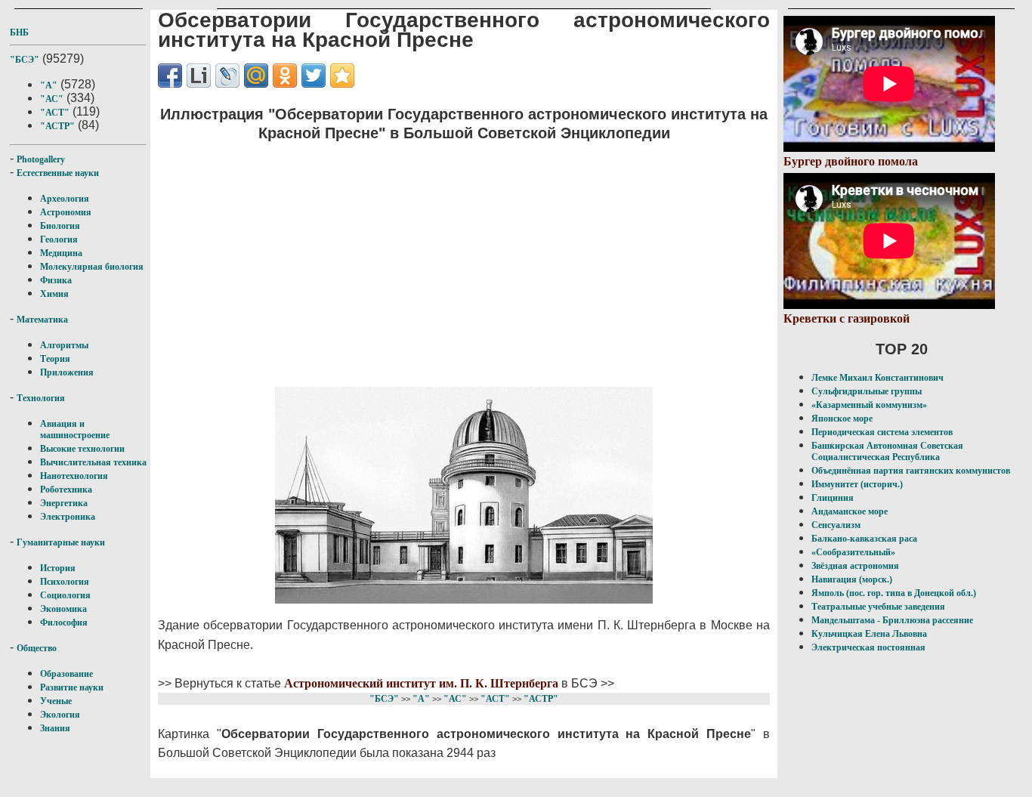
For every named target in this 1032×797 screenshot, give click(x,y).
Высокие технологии (82, 448)
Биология (60, 226)
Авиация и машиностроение (75, 429)
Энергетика (64, 503)
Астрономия (65, 212)
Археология (64, 198)
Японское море (842, 418)
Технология (41, 398)
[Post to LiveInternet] (199, 75)
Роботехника (66, 489)
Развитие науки (72, 687)
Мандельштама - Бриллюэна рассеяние (892, 620)
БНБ (19, 32)
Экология (60, 714)
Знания (55, 728)
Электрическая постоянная (868, 647)
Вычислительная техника (93, 462)
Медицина (61, 253)
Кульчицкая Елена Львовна (869, 634)
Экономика (63, 609)
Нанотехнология (74, 476)
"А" (48, 85)
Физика (56, 280)
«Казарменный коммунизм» (869, 405)
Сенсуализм (836, 525)
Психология (64, 581)
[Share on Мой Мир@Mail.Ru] (256, 75)
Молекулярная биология (92, 266)
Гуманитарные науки (61, 542)
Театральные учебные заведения (878, 606)
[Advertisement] (464, 261)
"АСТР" (57, 126)
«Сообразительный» (853, 552)
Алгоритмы (64, 345)
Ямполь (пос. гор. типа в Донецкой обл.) (893, 593)
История (58, 568)
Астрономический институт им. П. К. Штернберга (421, 683)
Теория (55, 359)
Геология (59, 239)
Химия (54, 294)
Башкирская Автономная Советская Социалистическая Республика (887, 451)
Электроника (67, 516)
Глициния (832, 498)
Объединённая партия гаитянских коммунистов (910, 470)
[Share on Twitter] (313, 75)
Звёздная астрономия (855, 566)
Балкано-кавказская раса (864, 538)
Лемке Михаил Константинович (877, 377)
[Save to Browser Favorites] (342, 75)
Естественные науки (58, 173)
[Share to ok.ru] (285, 75)
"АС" (51, 99)
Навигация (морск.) (851, 579)
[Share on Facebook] (170, 75)
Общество (37, 648)
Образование (66, 674)
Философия (64, 622)
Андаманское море (849, 511)
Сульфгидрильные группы (866, 391)
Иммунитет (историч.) (857, 484)
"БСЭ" (24, 59)
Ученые (56, 701)
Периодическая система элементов (882, 432)
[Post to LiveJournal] (227, 75)
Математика (42, 319)
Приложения (67, 372)
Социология (65, 595)
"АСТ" (55, 112)
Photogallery (41, 159)
